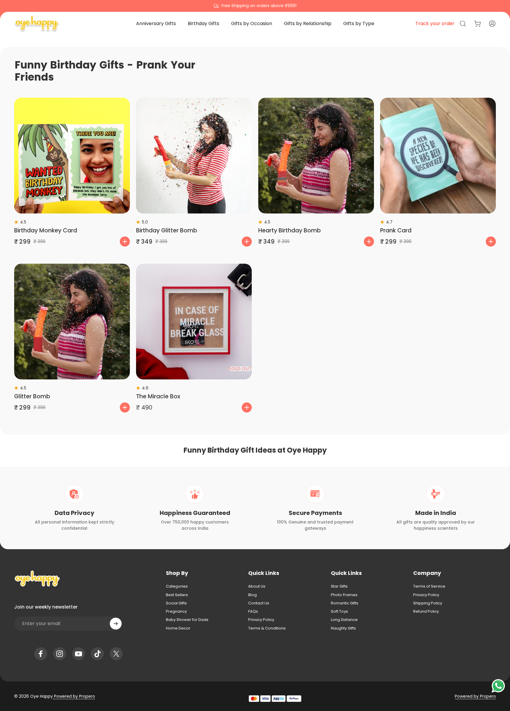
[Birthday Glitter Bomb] (194, 155)
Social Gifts (176, 603)
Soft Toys (339, 611)
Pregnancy (176, 611)
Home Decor (178, 628)
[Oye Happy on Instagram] (59, 653)
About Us (256, 586)
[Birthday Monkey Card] (72, 155)
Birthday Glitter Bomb (166, 230)
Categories (177, 586)
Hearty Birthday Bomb (289, 230)
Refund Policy (426, 611)
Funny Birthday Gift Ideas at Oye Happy (255, 450)
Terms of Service (429, 586)
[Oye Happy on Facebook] (40, 653)
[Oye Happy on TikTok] (97, 653)
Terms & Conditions (267, 628)
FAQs (253, 611)
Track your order (435, 23)
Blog (252, 595)
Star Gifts (339, 586)
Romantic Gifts (344, 603)
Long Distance (344, 619)
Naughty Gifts (343, 628)
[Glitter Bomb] (72, 321)
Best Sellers (177, 595)
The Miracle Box (158, 396)
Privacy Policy (261, 619)
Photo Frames (344, 595)
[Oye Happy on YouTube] (78, 653)
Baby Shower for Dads (187, 619)
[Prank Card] (438, 155)
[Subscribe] (116, 624)
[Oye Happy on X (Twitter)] (116, 653)
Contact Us (258, 603)
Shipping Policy (427, 603)
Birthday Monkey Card (45, 230)
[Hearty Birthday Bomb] (316, 155)
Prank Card (395, 230)
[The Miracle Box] (194, 321)
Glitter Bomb (32, 396)
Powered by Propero (74, 696)
